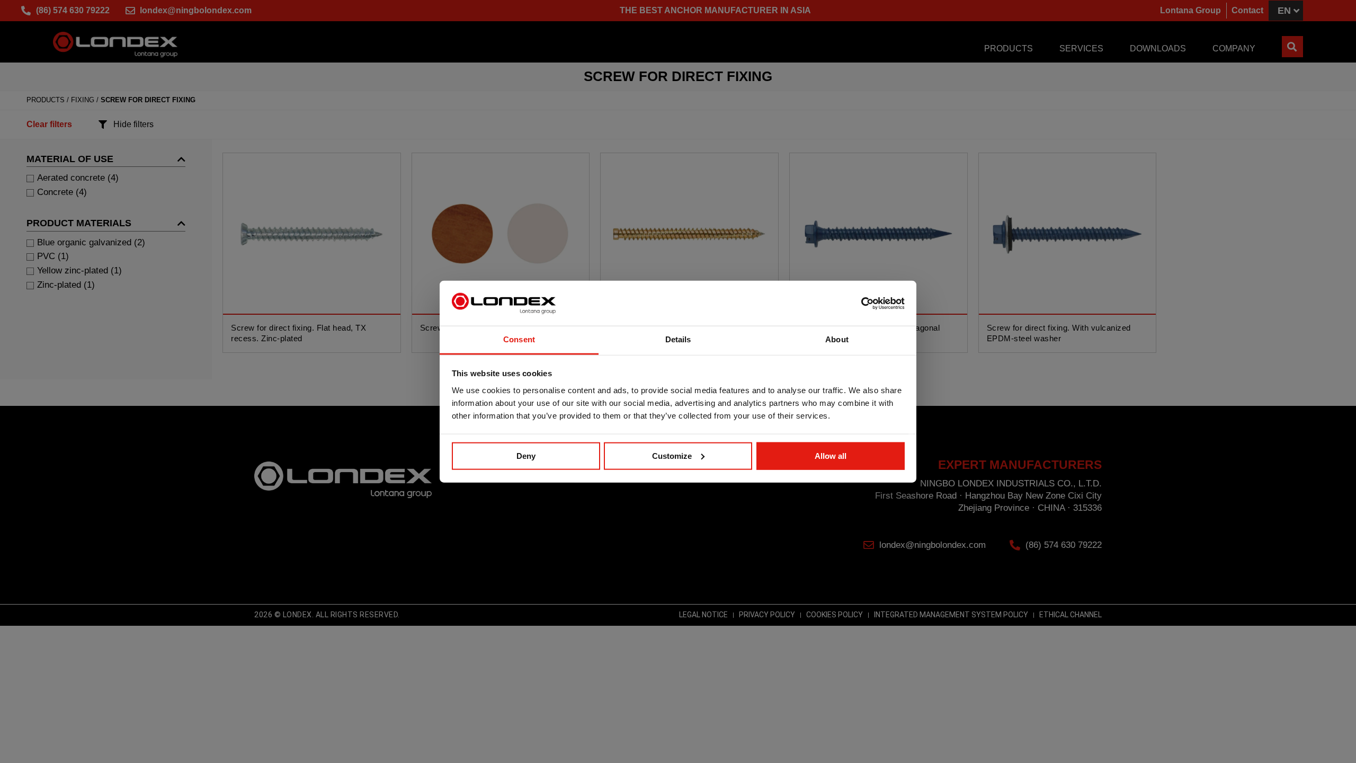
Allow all (830, 455)
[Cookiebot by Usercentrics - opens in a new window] (858, 303)
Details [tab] (678, 339)
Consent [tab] (519, 339)
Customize (672, 455)
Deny (526, 455)
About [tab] (837, 339)
